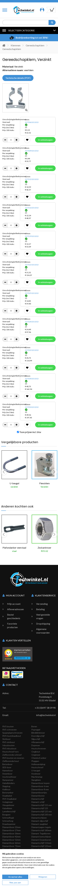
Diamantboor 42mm (11, 836)
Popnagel (35, 729)
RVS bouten (8, 726)
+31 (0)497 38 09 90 (45, 707)
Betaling (40, 609)
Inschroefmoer (9, 777)
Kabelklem (7, 808)
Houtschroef (37, 767)
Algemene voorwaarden (43, 631)
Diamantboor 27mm (11, 830)
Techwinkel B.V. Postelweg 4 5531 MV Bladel (47, 697)
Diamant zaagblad (39, 824)
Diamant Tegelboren (40, 833)
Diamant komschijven (41, 836)
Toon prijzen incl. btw (30, 432)
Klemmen (15, 45)
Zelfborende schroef (12, 754)
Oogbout (35, 751)
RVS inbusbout (9, 748)
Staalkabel (7, 795)
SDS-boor (6, 767)
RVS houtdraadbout (11, 736)
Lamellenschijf (8, 811)
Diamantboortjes (39, 792)
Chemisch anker (38, 758)
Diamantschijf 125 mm (41, 811)
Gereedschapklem (35, 45)
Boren (34, 726)
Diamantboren (38, 795)
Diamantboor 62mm (11, 843)
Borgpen (6, 814)
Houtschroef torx (10, 751)
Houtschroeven (38, 748)
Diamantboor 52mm (11, 839)
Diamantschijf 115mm (41, 843)
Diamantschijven (39, 817)
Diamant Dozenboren (41, 839)
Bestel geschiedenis (13, 616)
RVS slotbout (8, 742)
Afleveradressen (15, 609)
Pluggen (35, 761)
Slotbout (6, 739)
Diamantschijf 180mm (41, 830)
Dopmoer (35, 745)
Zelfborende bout (10, 761)
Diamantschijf (37, 799)
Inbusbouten (8, 745)
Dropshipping (43, 623)
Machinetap (36, 777)
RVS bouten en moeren (13, 758)
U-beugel (35, 770)
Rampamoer (7, 780)
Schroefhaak (8, 817)
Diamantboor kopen (40, 783)
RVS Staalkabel (9, 799)
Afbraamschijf (37, 742)
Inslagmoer (7, 802)
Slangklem (36, 780)
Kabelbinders (8, 783)
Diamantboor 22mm (11, 827)
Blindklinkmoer (38, 732)
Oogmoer (35, 754)
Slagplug (6, 786)
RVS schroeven (9, 729)
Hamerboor (7, 770)
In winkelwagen (45, 140)
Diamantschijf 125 (39, 808)
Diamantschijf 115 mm (41, 805)
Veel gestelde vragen (43, 616)
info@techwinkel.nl (46, 715)
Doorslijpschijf (37, 736)
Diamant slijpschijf (39, 821)
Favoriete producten (12, 625)
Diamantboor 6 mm (40, 786)
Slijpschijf (35, 739)
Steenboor (7, 773)
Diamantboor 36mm (11, 833)
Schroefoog (7, 821)
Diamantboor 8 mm (40, 789)
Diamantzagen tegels (41, 827)
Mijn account (14, 603)
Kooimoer (35, 773)
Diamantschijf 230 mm (41, 814)
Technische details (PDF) (17, 77)
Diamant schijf (37, 802)
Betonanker (7, 792)
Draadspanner (8, 824)
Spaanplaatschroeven (12, 732)
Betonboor (7, 764)
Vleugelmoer (8, 805)
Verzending (42, 603)
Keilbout (6, 789)
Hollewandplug (38, 764)
